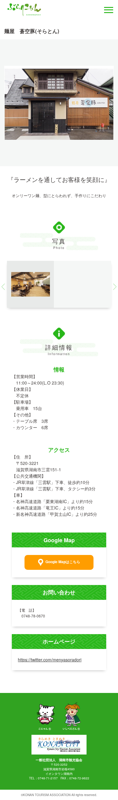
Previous (5, 287)
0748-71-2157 (48, 778)
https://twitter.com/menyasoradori (49, 660)
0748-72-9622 (79, 778)
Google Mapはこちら (62, 562)
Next (113, 287)
